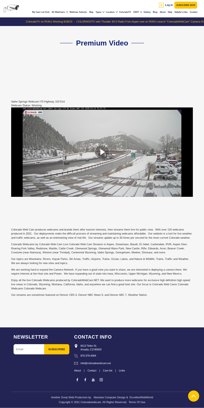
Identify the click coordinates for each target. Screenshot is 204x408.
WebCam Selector (78, 12)
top (193, 396)
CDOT (136, 12)
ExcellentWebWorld (141, 397)
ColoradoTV (125, 12)
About (163, 12)
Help (170, 12)
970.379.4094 (88, 355)
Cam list (107, 370)
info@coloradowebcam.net (95, 363)
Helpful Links (181, 12)
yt (93, 380)
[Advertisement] (100, 77)
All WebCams (58, 12)
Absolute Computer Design (109, 397)
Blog (155, 12)
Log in (169, 5)
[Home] (12, 8)
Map (91, 12)
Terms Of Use (137, 402)
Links (122, 370)
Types (98, 12)
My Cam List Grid (40, 12)
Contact (193, 12)
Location (110, 12)
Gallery (147, 12)
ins (101, 380)
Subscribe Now (185, 5)
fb (77, 380)
